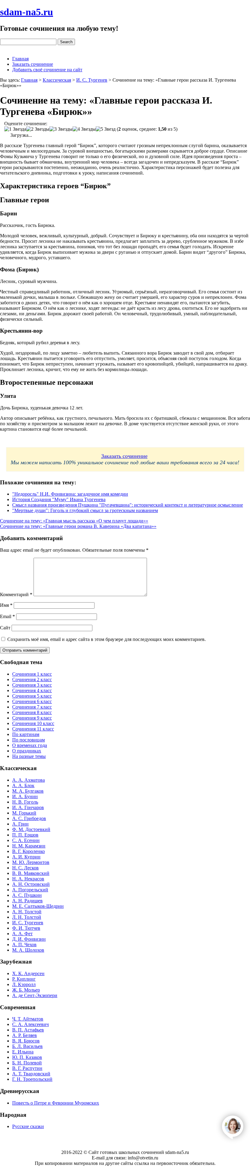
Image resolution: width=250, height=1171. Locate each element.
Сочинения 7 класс (32, 706)
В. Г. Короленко (28, 851)
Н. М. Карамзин (28, 845)
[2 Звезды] (37, 129)
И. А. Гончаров (28, 807)
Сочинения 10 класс (33, 723)
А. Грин (20, 823)
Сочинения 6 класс (32, 701)
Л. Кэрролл (24, 984)
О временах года (29, 745)
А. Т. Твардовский (31, 1073)
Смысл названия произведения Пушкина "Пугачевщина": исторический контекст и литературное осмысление (127, 505)
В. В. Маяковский (30, 873)
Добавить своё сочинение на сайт (47, 69)
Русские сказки (28, 1126)
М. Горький (24, 812)
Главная (20, 58)
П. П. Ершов (25, 834)
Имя (6, 605)
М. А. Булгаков (28, 791)
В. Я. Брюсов (26, 1040)
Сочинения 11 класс (33, 728)
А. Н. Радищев (27, 900)
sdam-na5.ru (26, 11)
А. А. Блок (23, 785)
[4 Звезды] (84, 129)
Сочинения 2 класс (32, 679)
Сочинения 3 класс (32, 685)
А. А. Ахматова (28, 780)
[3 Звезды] (61, 129)
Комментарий (16, 594)
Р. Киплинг (24, 979)
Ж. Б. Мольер (26, 989)
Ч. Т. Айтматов (27, 1018)
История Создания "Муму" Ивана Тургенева (58, 499)
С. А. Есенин (26, 840)
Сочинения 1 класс (32, 674)
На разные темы (29, 756)
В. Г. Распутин (27, 1068)
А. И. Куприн (26, 856)
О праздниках (26, 750)
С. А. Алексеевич (30, 1024)
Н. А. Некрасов (28, 878)
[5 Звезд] (106, 129)
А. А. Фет (22, 933)
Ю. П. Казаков (27, 1057)
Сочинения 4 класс (32, 690)
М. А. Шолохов (28, 950)
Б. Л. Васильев (27, 1046)
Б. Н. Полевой (27, 1062)
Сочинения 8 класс (32, 712)
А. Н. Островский (31, 884)
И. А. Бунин (25, 796)
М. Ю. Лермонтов (30, 862)
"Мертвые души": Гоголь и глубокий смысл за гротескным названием (85, 510)
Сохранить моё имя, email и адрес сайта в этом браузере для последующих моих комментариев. (106, 639)
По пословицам (28, 739)
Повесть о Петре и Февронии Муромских (55, 1103)
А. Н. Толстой (26, 911)
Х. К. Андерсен (28, 973)
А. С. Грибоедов (29, 818)
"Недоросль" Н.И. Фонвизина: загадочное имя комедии (70, 494)
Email (7, 616)
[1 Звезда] (15, 129)
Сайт (5, 627)
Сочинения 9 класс (32, 717)
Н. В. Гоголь (25, 802)
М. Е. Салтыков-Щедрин (38, 906)
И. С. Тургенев (27, 922)
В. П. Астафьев (28, 1029)
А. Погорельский (30, 889)
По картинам (25, 734)
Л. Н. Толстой (26, 917)
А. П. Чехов (24, 944)
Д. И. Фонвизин (29, 939)
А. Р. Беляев (24, 1035)
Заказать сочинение (32, 64)
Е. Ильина (23, 1051)
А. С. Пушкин (27, 895)
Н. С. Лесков (25, 867)
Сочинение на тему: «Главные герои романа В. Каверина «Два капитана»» (78, 526)
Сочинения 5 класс (32, 696)
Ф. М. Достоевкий (31, 829)
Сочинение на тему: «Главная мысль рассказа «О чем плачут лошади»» (74, 520)
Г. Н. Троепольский (32, 1079)
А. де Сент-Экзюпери (34, 995)
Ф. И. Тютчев (26, 928)
